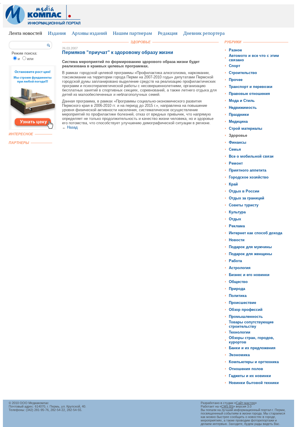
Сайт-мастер (245, 403)
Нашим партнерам (132, 33)
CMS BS (227, 406)
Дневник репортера (204, 33)
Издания (57, 33)
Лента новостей (25, 33)
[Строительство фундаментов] (32, 128)
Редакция (168, 33)
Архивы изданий (89, 33)
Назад (72, 127)
